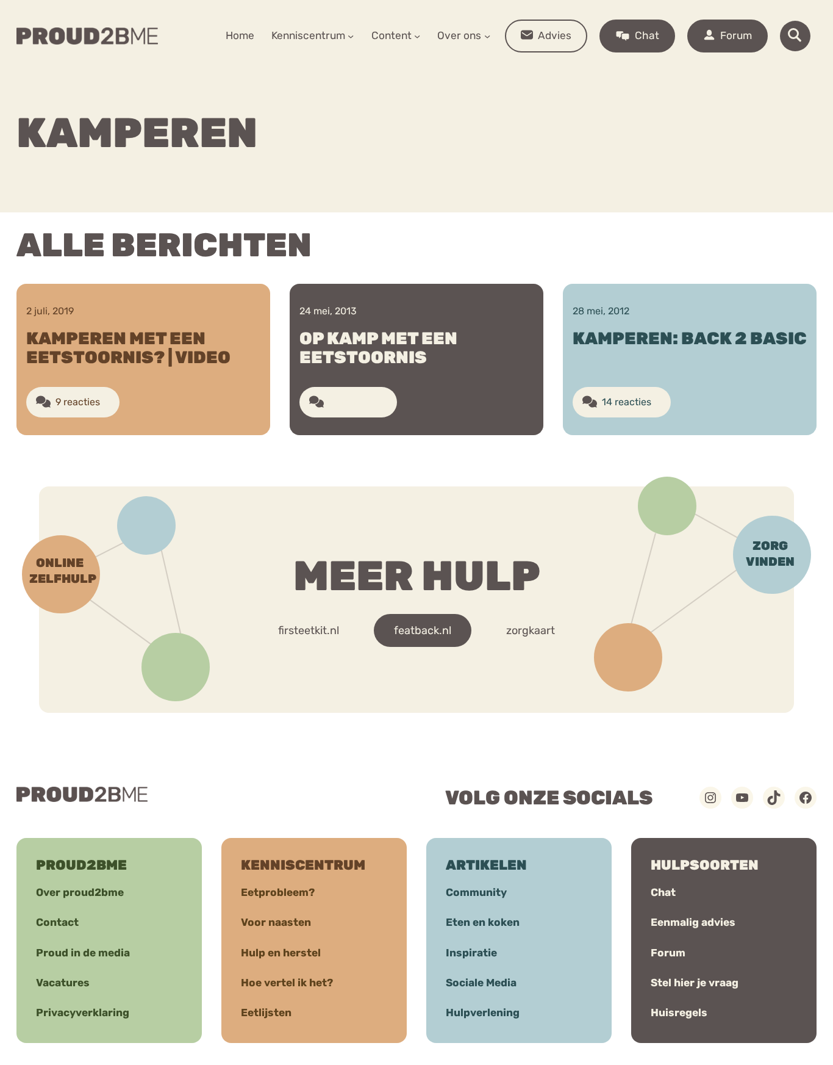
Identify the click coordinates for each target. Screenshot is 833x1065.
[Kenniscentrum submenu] (351, 36)
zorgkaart (530, 630)
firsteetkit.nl (308, 630)
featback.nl (422, 630)
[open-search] (795, 36)
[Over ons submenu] (487, 36)
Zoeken (509, 74)
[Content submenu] (417, 36)
